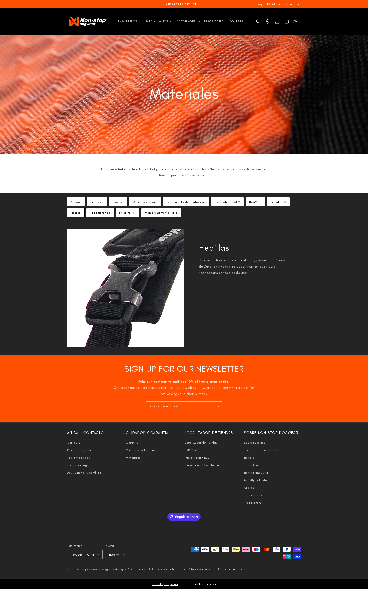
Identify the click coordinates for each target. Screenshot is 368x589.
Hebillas (118, 202)
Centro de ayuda (79, 450)
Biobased (97, 202)
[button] (129, 21)
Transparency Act (256, 472)
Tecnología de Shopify (111, 569)
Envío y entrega (78, 465)
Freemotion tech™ (227, 202)
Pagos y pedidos (78, 458)
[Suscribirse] (217, 406)
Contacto (74, 442)
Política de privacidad (140, 569)
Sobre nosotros (254, 442)
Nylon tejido (127, 213)
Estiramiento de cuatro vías (185, 202)
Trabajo (249, 458)
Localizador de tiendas (201, 442)
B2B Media (192, 450)
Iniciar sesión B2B (197, 458)
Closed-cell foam (145, 202)
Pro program (252, 503)
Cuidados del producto (142, 450)
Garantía (132, 442)
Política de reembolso (230, 569)
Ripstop (75, 213)
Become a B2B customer (202, 465)
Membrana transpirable (161, 213)
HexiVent (255, 202)
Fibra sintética (100, 213)
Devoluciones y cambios (84, 472)
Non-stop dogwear (87, 569)
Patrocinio (251, 465)
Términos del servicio (201, 569)
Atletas (249, 487)
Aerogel (76, 202)
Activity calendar (256, 480)
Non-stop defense (203, 584)
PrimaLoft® (278, 202)
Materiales (133, 458)
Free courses (253, 495)
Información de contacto (171, 569)
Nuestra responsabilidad (261, 450)
